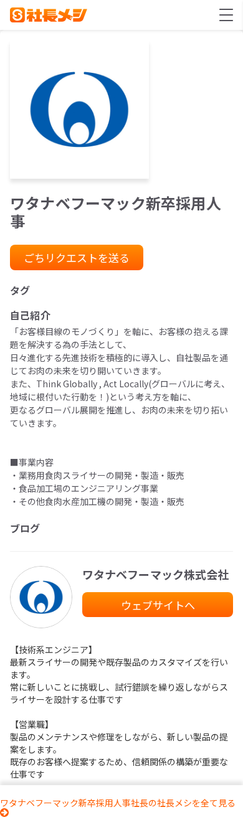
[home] (48, 15)
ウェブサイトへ (158, 605)
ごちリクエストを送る (77, 257)
